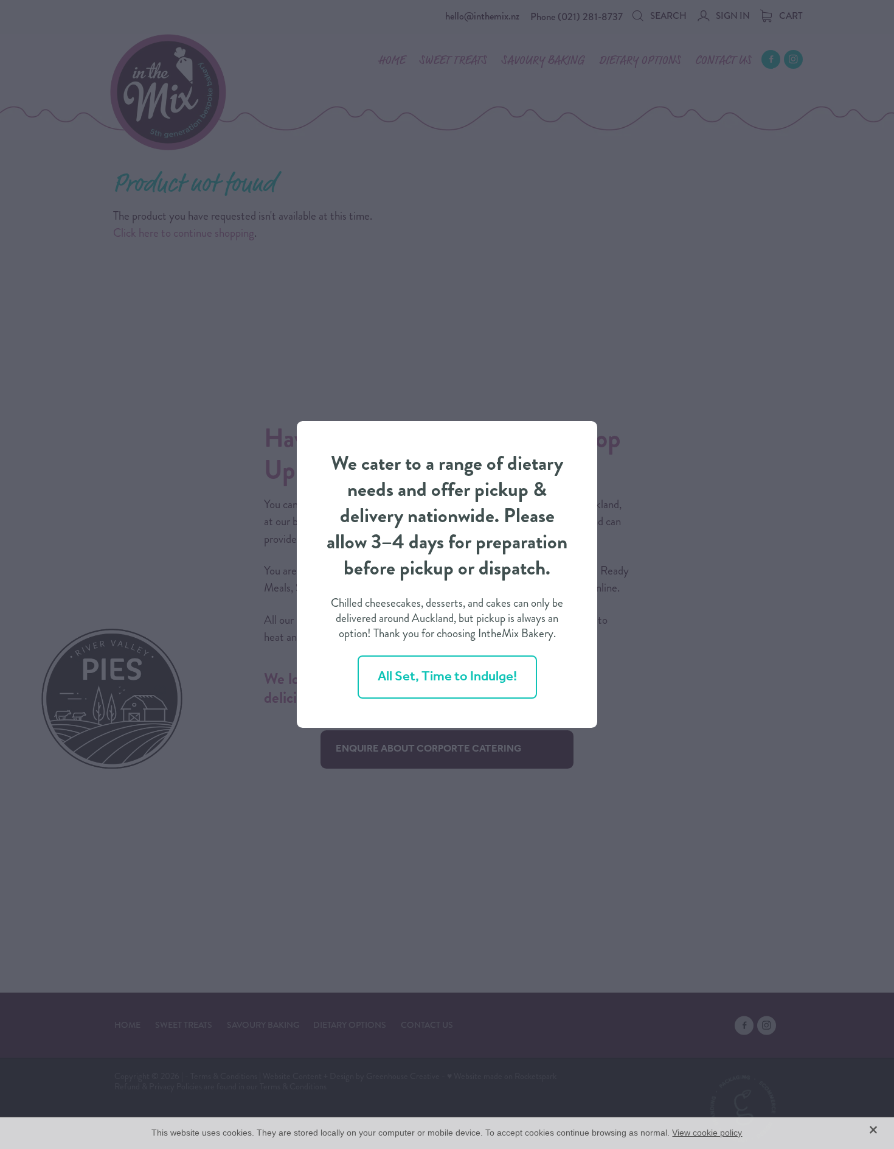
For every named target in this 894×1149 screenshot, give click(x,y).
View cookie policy (707, 1132)
